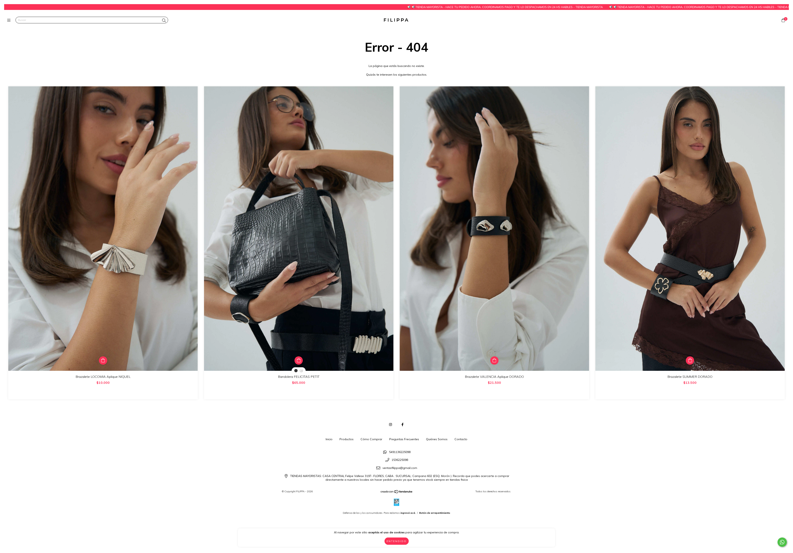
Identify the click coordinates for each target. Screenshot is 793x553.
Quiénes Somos (437, 439)
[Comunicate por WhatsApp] (782, 542)
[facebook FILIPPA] (402, 424)
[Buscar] (164, 20)
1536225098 (400, 460)
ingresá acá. (408, 512)
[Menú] (9, 20)
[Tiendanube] (396, 492)
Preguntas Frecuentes (404, 439)
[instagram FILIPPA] (390, 424)
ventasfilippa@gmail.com (399, 468)
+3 (301, 371)
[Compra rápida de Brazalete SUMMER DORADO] (690, 360)
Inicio (329, 439)
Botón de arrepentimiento (434, 512)
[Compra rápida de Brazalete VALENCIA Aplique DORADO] (494, 360)
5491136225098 (400, 452)
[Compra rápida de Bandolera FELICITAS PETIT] (298, 360)
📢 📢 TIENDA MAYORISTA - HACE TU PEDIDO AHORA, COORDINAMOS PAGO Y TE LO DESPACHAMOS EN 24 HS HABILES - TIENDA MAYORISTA (412, 7)
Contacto (461, 439)
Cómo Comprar (371, 439)
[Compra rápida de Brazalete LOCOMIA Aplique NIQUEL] (103, 360)
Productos (347, 439)
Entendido (397, 541)
